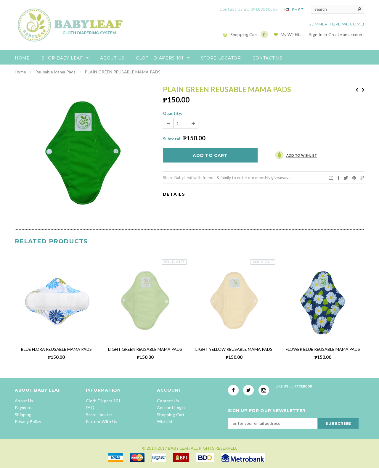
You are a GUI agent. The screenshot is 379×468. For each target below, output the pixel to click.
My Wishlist (292, 34)
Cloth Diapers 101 (103, 400)
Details (174, 194)
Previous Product (357, 90)
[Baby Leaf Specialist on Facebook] (233, 390)
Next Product (363, 90)
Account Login (171, 407)
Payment (23, 407)
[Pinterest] (354, 177)
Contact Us (168, 400)
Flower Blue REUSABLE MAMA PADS (323, 349)
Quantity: (172, 113)
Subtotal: (172, 138)
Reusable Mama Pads (55, 71)
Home (20, 71)
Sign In (315, 34)
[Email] (331, 177)
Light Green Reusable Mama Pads (145, 349)
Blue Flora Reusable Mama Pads (56, 349)
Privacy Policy (28, 421)
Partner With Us (101, 421)
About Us (24, 400)
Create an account (346, 34)
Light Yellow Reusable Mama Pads (233, 349)
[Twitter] (346, 177)
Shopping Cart (171, 414)
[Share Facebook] (338, 177)
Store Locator (99, 414)
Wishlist (165, 421)
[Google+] (362, 177)
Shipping (23, 414)
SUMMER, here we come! (336, 24)
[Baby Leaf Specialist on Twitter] (248, 390)
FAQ (90, 407)
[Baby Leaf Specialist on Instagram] (263, 390)
